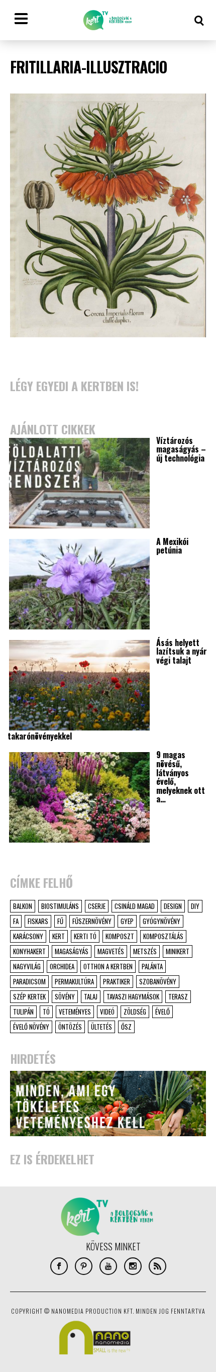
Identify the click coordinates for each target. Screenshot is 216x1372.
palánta (152, 966)
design (173, 906)
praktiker (116, 981)
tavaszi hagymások (132, 996)
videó (107, 1012)
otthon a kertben (108, 966)
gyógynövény (161, 921)
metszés (145, 951)
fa (16, 921)
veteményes (75, 1012)
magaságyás (71, 951)
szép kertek (29, 996)
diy (195, 906)
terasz (178, 996)
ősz (126, 1027)
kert (58, 936)
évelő (162, 1012)
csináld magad (135, 906)
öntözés (70, 1027)
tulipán (23, 1012)
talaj (90, 996)
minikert (177, 951)
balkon (22, 906)
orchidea (62, 966)
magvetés (110, 951)
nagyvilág (27, 966)
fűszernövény (92, 921)
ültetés (101, 1027)
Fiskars (38, 921)
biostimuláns (60, 906)
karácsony (28, 936)
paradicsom (29, 981)
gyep (127, 921)
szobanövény (157, 981)
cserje (96, 906)
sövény (65, 996)
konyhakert (29, 951)
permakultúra (74, 981)
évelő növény (31, 1027)
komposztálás (163, 936)
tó (46, 1012)
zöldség (135, 1012)
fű (60, 921)
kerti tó (85, 936)
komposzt (119, 936)
